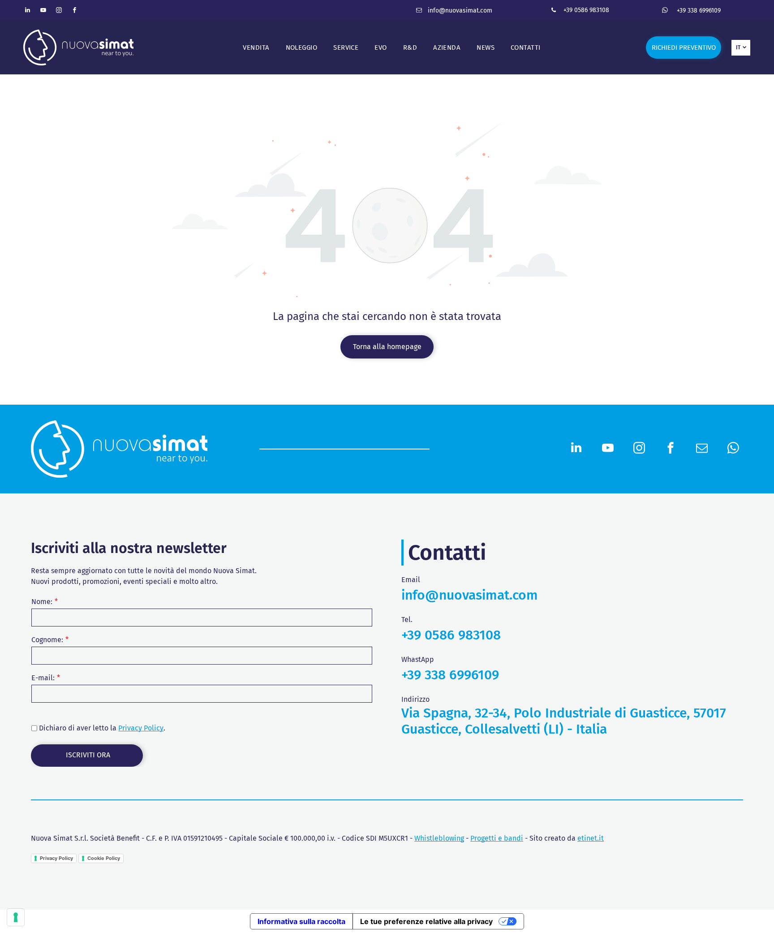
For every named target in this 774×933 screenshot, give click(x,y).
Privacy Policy (140, 728)
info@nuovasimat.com (460, 10)
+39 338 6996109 (699, 10)
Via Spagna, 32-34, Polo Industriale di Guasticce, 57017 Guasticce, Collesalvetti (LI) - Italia (563, 721)
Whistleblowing (439, 838)
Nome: (41, 601)
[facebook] (74, 11)
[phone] (553, 11)
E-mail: (43, 678)
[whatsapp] (664, 11)
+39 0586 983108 (586, 10)
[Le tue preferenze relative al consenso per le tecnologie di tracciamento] (15, 917)
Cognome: (47, 639)
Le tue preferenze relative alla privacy (426, 921)
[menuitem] (256, 47)
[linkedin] (27, 11)
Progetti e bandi (496, 838)
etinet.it (590, 838)
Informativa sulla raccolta (301, 921)
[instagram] (59, 11)
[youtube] (43, 11)
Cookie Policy (103, 858)
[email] (418, 11)
